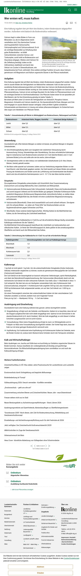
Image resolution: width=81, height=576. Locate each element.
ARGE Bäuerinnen (29, 526)
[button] (75, 9)
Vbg (60, 1)
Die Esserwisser (28, 548)
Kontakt (72, 537)
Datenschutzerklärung (68, 539)
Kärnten (7, 518)
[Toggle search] (69, 10)
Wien (65, 1)
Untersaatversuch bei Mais (14, 435)
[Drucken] (67, 23)
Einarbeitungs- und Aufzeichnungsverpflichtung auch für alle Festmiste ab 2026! (34, 420)
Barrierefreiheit (67, 542)
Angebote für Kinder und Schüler (49, 528)
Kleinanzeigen (45, 547)
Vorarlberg (7, 540)
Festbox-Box (45, 533)
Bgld (34, 1)
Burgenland (8, 514)
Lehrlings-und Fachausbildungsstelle (30, 518)
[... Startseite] (24, 10)
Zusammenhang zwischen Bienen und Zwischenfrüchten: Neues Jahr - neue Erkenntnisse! (37, 393)
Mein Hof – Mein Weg (30, 544)
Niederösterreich (9, 522)
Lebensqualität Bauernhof (28, 531)
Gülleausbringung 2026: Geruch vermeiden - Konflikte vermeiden (28, 383)
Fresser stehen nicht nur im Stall (16, 398)
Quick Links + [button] (72, 5)
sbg (47, 1)
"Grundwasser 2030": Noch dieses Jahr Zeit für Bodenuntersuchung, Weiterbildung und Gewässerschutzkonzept (36, 414)
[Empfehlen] (71, 23)
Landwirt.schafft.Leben (31, 539)
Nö (41, 1)
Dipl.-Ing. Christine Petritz (24, 23)
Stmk (52, 1)
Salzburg (7, 529)
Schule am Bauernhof (48, 523)
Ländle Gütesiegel (47, 516)
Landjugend (27, 535)
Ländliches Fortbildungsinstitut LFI (29, 511)
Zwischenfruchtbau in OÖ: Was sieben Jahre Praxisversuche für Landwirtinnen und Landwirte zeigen (39, 366)
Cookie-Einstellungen (68, 544)
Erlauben (40, 573)
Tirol (56, 1)
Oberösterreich (9, 525)
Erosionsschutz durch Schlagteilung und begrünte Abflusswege (27, 372)
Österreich (26, 1)
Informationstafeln (47, 536)
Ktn (37, 1)
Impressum (65, 537)
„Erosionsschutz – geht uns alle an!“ (17, 388)
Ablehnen (40, 567)
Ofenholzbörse (46, 544)
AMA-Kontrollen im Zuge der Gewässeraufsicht (21, 430)
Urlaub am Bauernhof (48, 520)
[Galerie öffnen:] (59, 48)
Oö (44, 1)
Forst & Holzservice (47, 540)
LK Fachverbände (29, 522)
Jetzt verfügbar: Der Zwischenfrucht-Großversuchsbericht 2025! (27, 425)
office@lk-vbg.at (71, 533)
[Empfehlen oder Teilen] (75, 23)
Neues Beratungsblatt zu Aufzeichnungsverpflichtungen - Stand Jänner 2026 (32, 403)
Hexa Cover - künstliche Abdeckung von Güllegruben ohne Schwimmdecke (31, 440)
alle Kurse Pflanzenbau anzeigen (22, 489)
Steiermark (7, 533)
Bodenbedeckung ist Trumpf (14, 378)
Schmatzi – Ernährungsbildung (47, 506)
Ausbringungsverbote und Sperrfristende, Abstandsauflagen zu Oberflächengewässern (36, 408)
